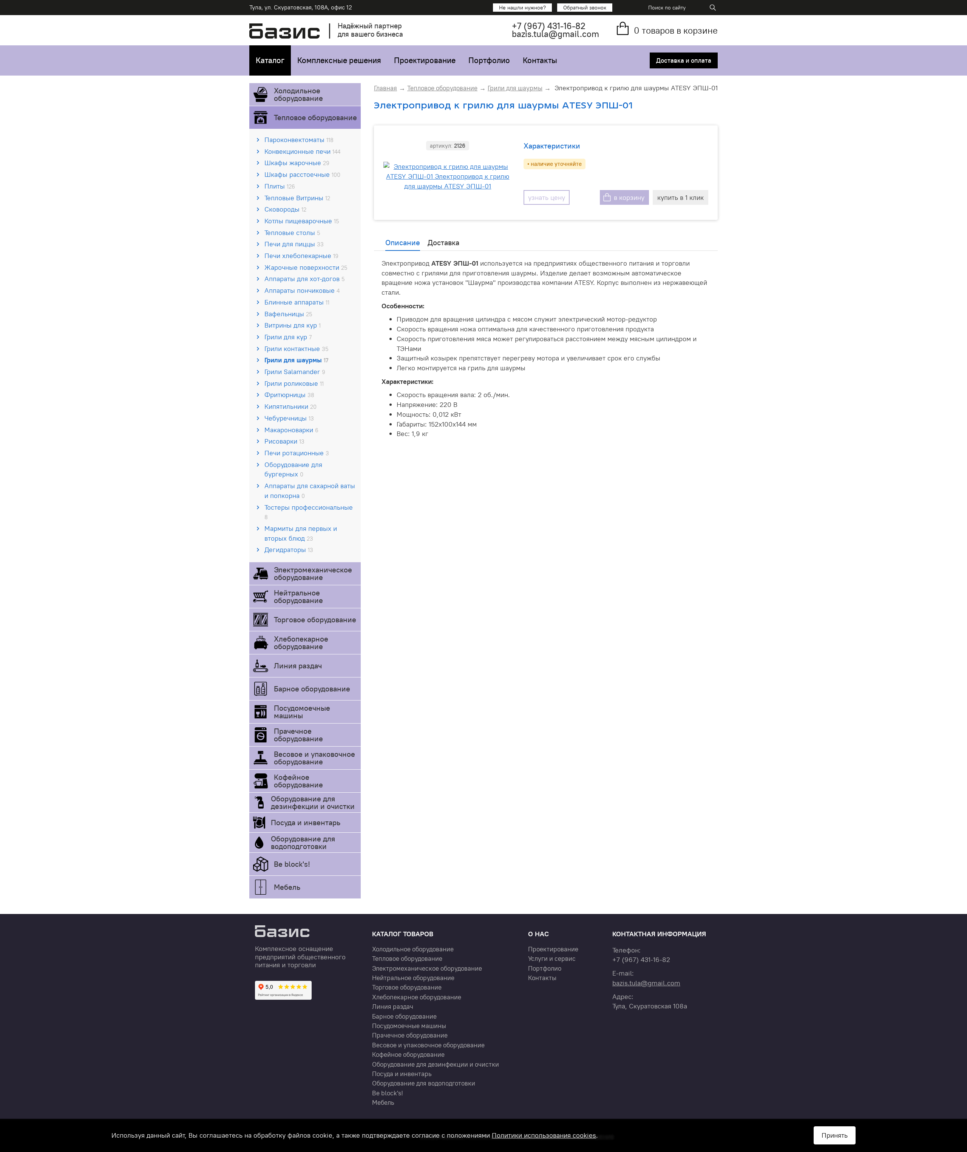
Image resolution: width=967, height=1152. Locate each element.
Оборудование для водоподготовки (303, 842)
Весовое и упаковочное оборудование (314, 757)
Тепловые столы (292, 232)
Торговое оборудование (315, 619)
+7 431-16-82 (548, 25)
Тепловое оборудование (315, 117)
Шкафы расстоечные (302, 174)
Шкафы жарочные (296, 162)
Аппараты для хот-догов (304, 278)
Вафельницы (288, 313)
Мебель (287, 887)
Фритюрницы (289, 394)
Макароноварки (291, 429)
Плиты (279, 186)
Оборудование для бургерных (293, 469)
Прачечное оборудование (298, 734)
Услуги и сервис (552, 958)
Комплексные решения (339, 60)
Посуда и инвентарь (305, 822)
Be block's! (292, 864)
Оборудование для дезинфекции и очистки (313, 802)
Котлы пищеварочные (301, 220)
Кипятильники (290, 406)
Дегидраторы (288, 549)
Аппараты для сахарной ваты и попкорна (309, 490)
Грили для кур (288, 336)
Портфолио (489, 60)
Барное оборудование (312, 688)
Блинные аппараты (296, 302)
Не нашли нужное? (522, 7)
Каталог (270, 60)
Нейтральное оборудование (298, 596)
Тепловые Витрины (297, 197)
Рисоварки (284, 441)
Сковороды (285, 209)
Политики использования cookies (544, 1135)
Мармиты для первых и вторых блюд (300, 533)
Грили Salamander (294, 371)
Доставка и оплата (683, 60)
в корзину (629, 197)
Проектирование (425, 60)
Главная (385, 88)
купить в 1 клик (680, 197)
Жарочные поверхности (305, 267)
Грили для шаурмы (296, 360)
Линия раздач (298, 665)
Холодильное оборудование (298, 94)
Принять (835, 1135)
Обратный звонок (584, 7)
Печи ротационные (296, 452)
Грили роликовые (294, 383)
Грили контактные (296, 348)
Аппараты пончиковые (302, 290)
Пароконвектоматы (299, 139)
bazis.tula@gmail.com (555, 33)
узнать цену (546, 197)
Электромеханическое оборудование (313, 573)
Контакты (540, 60)
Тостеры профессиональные (308, 512)
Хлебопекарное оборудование (301, 642)
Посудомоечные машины (302, 711)
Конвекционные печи (302, 151)
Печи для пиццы (294, 244)
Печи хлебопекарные (301, 255)
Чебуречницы (289, 418)
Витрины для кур (292, 325)
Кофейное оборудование (298, 780)
